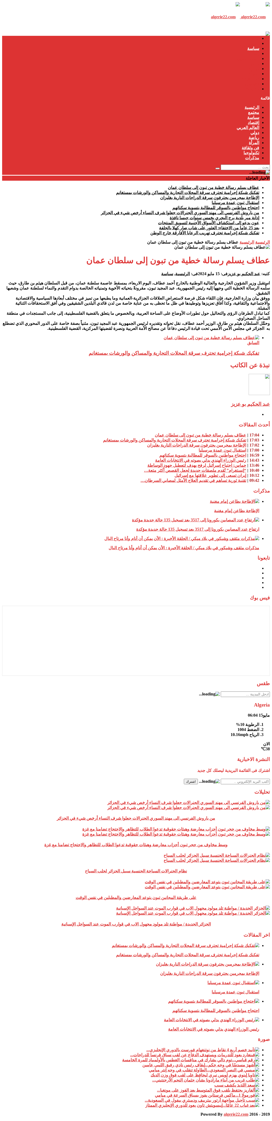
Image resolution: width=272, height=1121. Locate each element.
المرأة (254, 73)
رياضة (254, 68)
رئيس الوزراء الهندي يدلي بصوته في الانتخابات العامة (200, 460)
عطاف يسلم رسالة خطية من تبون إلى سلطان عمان (213, 187)
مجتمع (253, 43)
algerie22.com (236, 1114)
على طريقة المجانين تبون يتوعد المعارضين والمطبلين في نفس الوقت (136, 897)
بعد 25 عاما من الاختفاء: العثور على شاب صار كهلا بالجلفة (209, 228)
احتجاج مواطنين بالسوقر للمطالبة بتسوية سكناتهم (215, 207)
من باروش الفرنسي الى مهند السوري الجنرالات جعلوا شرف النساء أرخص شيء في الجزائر (180, 212)
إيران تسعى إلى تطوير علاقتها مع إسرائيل (210, 475)
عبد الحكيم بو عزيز (244, 273)
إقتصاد (253, 53)
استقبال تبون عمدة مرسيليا (235, 202)
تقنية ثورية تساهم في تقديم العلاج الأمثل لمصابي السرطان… (193, 480)
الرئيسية (252, 38)
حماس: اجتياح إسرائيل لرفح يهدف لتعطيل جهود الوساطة (196, 465)
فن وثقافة (250, 78)
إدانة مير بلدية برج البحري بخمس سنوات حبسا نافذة (214, 217)
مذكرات (252, 88)
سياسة (253, 48)
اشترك (191, 782)
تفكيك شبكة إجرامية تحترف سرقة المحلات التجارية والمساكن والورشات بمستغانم (187, 192)
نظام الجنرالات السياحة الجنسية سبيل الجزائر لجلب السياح (136, 871)
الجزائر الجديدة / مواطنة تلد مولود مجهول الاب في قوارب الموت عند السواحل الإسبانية (136, 924)
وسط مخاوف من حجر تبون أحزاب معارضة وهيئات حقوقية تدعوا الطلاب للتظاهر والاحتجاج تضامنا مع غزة (136, 844)
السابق (253, 342)
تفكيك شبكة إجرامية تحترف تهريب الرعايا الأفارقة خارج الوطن (204, 233)
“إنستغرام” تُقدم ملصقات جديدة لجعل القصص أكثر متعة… (195, 470)
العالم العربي (248, 58)
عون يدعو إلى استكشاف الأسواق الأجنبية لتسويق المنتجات (208, 222)
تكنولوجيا (251, 83)
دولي (254, 63)
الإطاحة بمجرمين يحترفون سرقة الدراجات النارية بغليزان (209, 197)
